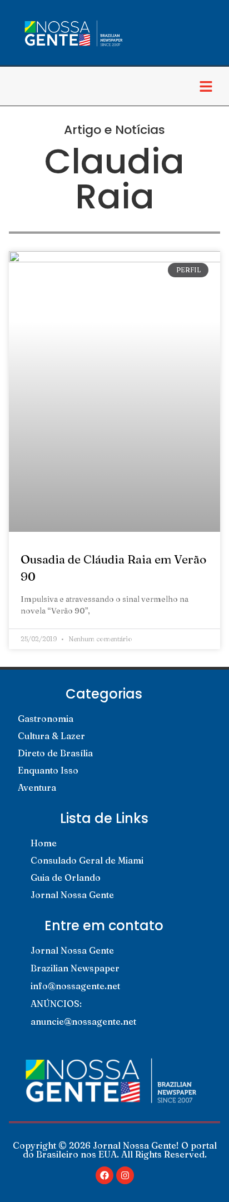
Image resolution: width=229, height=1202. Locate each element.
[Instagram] (125, 1175)
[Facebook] (104, 1175)
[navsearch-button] (19, 86)
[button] (206, 86)
